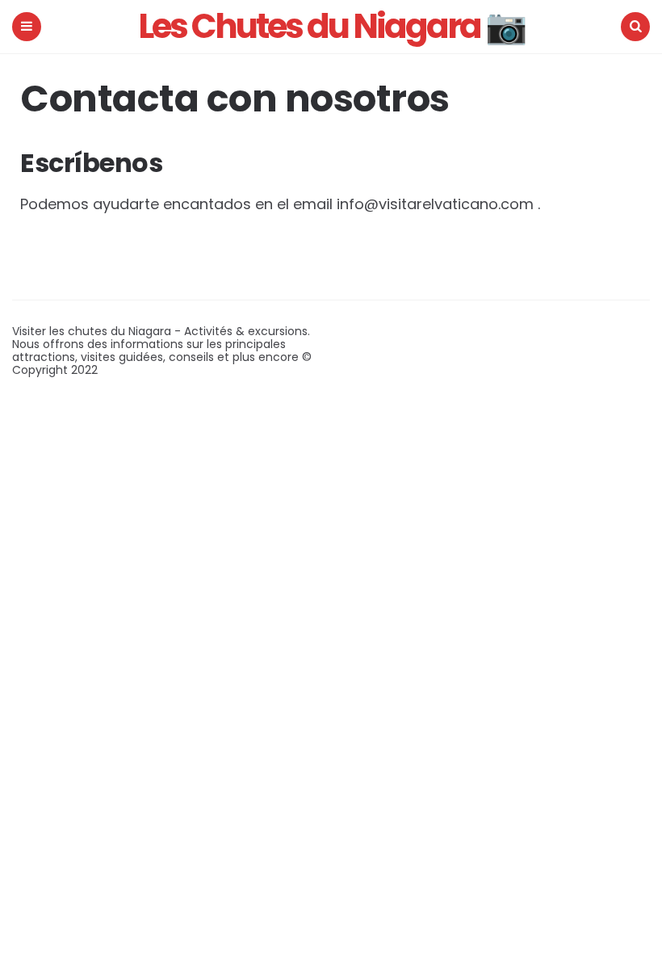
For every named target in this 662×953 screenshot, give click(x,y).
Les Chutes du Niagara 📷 (331, 26)
